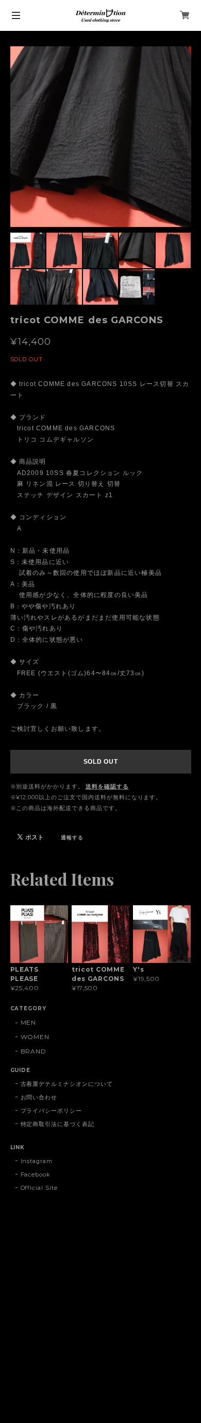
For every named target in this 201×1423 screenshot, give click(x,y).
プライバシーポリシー (51, 1110)
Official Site (39, 1187)
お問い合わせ (39, 1097)
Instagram (37, 1161)
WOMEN (35, 1037)
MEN (29, 1022)
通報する (72, 837)
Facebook (36, 1174)
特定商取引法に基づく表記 (58, 1124)
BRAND (34, 1051)
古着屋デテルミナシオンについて (67, 1083)
